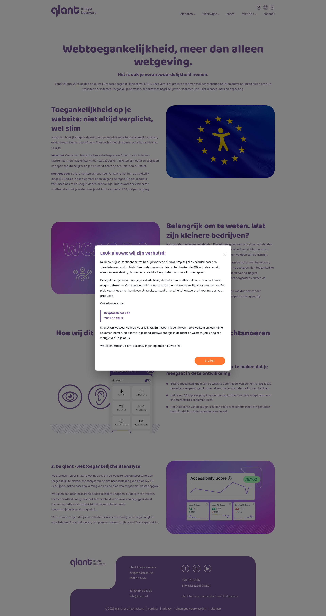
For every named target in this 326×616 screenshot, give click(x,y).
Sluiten (210, 360)
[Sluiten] (224, 254)
